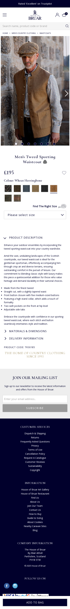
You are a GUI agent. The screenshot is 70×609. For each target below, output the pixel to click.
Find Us (35, 497)
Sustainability (35, 465)
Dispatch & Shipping (35, 433)
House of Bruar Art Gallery (35, 489)
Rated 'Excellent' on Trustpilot (35, 3)
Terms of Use (35, 449)
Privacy (35, 445)
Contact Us (35, 509)
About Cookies (35, 522)
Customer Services (35, 427)
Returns (35, 437)
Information (35, 483)
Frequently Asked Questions (35, 441)
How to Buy (35, 513)
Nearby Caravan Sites (35, 526)
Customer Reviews (35, 461)
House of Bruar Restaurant (35, 493)
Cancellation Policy (35, 453)
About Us (35, 501)
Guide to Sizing (35, 518)
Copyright (35, 470)
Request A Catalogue (35, 457)
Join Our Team (35, 505)
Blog (35, 530)
